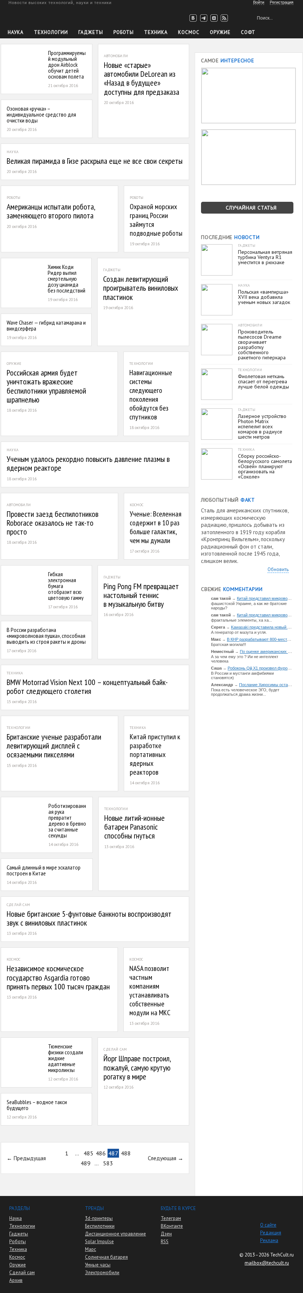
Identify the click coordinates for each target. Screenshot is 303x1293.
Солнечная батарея (106, 1257)
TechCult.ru (282, 1255)
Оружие (220, 32)
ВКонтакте (172, 1226)
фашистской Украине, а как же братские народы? (249, 605)
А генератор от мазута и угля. (239, 632)
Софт (248, 32)
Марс (90, 1249)
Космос (189, 32)
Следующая (162, 1158)
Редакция (270, 1233)
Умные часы (97, 1265)
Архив (16, 1280)
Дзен (166, 1234)
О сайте (268, 1225)
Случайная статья (251, 207)
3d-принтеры (99, 1218)
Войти (258, 2)
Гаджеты (90, 32)
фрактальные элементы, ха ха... (241, 620)
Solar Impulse (99, 1241)
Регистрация (281, 2)
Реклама (269, 1240)
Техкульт (41, 16)
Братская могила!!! (228, 644)
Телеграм (171, 1218)
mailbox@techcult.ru (267, 1263)
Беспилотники (100, 1226)
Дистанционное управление (115, 1234)
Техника (156, 32)
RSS (164, 1241)
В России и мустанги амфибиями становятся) (242, 675)
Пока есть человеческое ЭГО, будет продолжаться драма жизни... (245, 692)
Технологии (51, 32)
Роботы (123, 32)
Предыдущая (30, 1158)
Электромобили (102, 1272)
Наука (16, 32)
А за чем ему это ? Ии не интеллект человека (244, 658)
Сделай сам (22, 1272)
